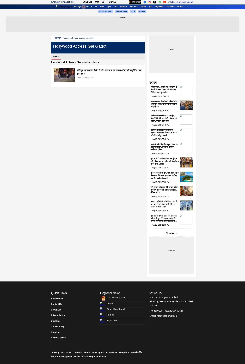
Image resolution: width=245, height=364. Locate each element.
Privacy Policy (58, 315)
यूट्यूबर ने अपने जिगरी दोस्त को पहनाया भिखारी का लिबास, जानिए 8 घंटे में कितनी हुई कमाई (164, 132)
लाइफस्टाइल (159, 7)
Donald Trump (121, 11)
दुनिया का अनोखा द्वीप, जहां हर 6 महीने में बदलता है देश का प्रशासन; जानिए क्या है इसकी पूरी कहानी (165, 175)
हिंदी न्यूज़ (58, 38)
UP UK (110, 303)
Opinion (170, 7)
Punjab (110, 314)
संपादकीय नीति (136, 352)
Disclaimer (56, 321)
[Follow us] (180, 2)
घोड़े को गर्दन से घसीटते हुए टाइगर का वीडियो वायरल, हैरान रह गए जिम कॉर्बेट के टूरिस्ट (164, 147)
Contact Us (56, 304)
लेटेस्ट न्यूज (77, 7)
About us (55, 332)
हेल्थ (150, 7)
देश (96, 7)
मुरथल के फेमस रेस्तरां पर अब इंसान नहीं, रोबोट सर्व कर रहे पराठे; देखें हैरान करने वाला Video (165, 161)
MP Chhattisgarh (116, 297)
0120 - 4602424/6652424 (170, 310)
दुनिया (109, 7)
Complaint (56, 310)
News (56, 57)
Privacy (55, 352)
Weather (142, 11)
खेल (115, 7)
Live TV (88, 7)
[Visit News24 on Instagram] (149, 2)
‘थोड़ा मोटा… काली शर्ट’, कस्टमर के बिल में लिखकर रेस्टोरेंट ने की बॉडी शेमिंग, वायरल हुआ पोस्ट (164, 90)
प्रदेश (102, 7)
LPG (133, 11)
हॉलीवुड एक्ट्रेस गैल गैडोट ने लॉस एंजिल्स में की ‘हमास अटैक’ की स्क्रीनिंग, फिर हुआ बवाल (109, 72)
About (87, 352)
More (180, 7)
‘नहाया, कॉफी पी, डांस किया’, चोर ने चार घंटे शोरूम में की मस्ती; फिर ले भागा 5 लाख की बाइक (164, 204)
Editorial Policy (58, 338)
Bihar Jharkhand (116, 309)
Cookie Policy (57, 326)
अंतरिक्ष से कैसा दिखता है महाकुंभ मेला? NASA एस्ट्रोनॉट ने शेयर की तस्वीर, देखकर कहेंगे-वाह (164, 118)
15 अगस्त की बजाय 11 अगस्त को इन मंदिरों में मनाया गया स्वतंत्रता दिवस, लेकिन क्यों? (164, 190)
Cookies (78, 352)
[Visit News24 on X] (154, 2)
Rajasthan (112, 320)
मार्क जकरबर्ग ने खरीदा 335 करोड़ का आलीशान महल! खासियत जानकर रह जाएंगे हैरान (164, 104)
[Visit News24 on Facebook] (144, 2)
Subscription (57, 299)
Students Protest (105, 11)
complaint (124, 352)
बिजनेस (143, 7)
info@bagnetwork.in (166, 316)
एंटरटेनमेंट (123, 7)
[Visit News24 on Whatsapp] (159, 2)
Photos (134, 7)
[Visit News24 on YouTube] (164, 2)
